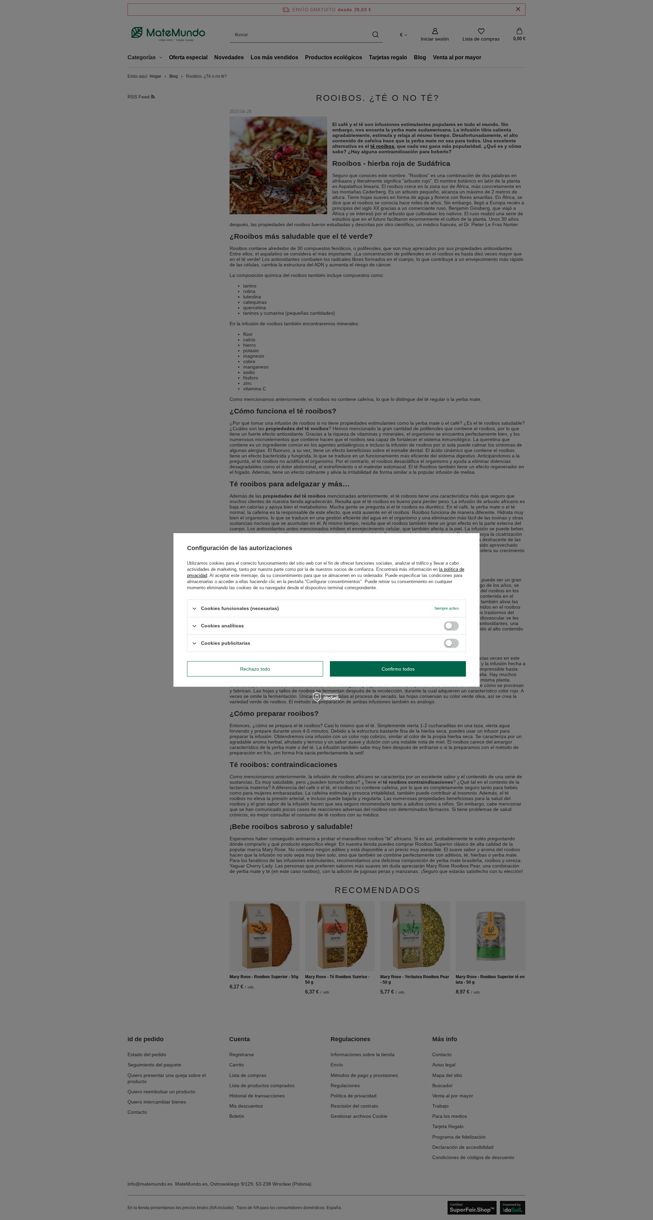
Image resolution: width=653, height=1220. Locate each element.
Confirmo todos (398, 669)
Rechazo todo (255, 669)
